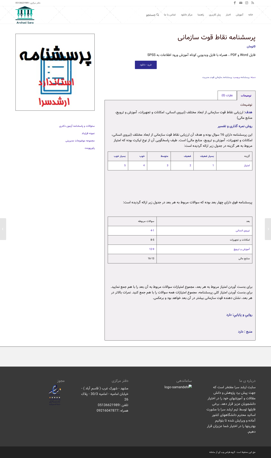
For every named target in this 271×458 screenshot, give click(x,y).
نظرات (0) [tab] (227, 95)
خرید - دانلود (146, 65)
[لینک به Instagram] (247, 3)
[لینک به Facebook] (235, 3)
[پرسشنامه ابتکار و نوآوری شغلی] (268, 229)
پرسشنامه (245, 77)
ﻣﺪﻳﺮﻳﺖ (205, 77)
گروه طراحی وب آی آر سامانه (222, 452)
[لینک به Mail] (241, 3)
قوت (212, 77)
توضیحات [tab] (246, 95)
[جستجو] (152, 15)
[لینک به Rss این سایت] (253, 3)
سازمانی (218, 77)
